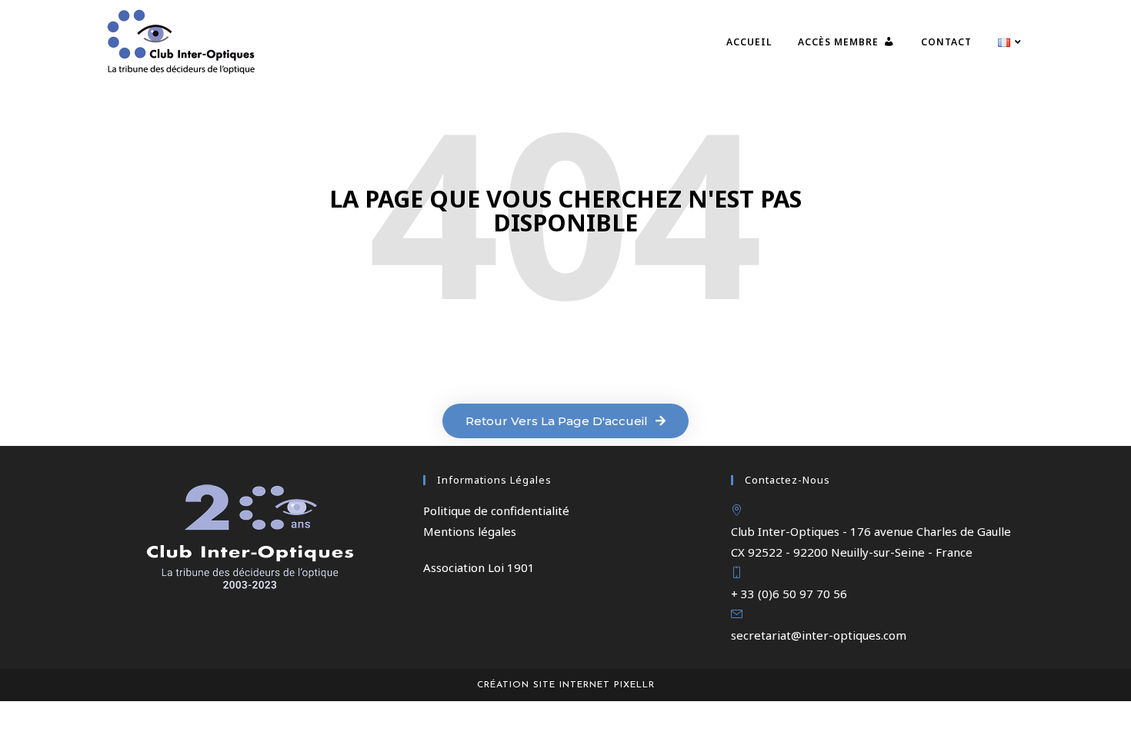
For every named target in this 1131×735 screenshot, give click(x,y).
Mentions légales (469, 531)
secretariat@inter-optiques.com (818, 635)
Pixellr (634, 685)
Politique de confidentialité (496, 510)
